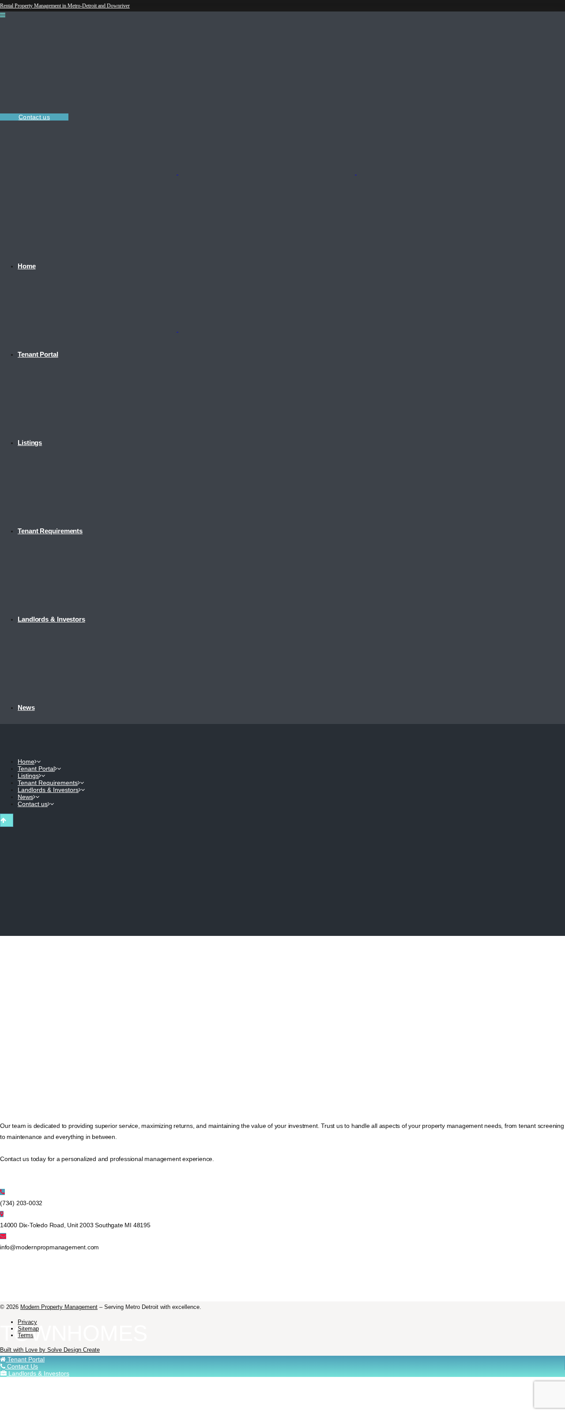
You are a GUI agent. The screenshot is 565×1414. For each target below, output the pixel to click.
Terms (26, 1335)
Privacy (27, 1322)
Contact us (34, 117)
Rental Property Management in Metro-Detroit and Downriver (65, 6)
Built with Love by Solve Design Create (50, 1349)
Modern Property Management (59, 1307)
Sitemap (28, 1328)
